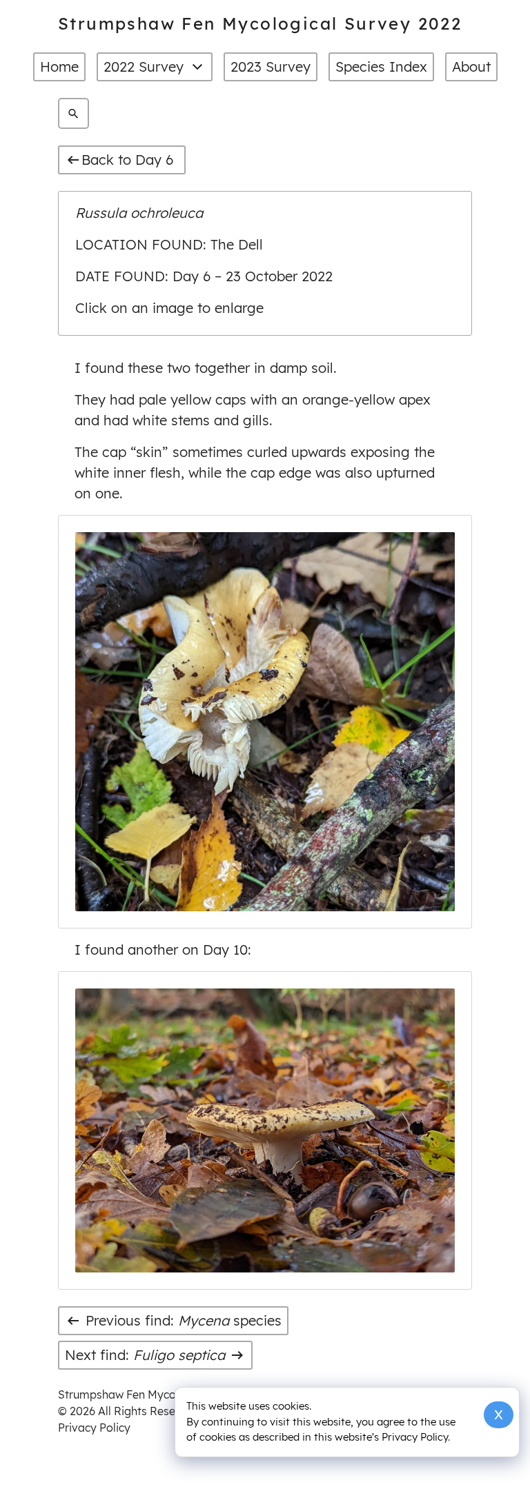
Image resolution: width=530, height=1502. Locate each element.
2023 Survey (270, 66)
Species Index (381, 66)
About (471, 66)
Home (59, 66)
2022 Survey (144, 66)
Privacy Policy (94, 1427)
